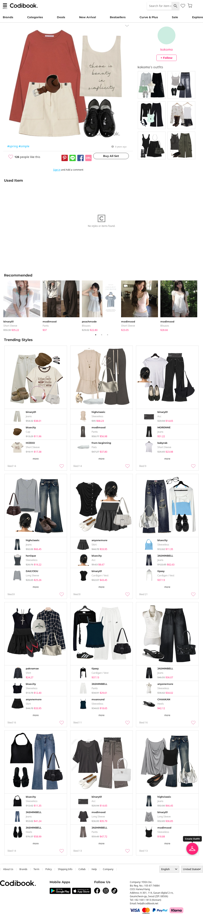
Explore (197, 17)
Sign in (56, 169)
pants (46, 325)
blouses (86, 325)
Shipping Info (65, 869)
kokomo (166, 49)
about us (8, 869)
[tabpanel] (23, 305)
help (94, 869)
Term (36, 869)
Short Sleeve (10, 325)
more (36, 458)
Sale (175, 17)
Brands (8, 17)
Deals (61, 17)
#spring (12, 146)
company (108, 869)
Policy (48, 869)
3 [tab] (107, 335)
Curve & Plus (149, 17)
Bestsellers (117, 17)
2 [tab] (101, 335)
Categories (35, 17)
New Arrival (87, 17)
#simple (24, 146)
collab (82, 869)
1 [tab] (96, 335)
